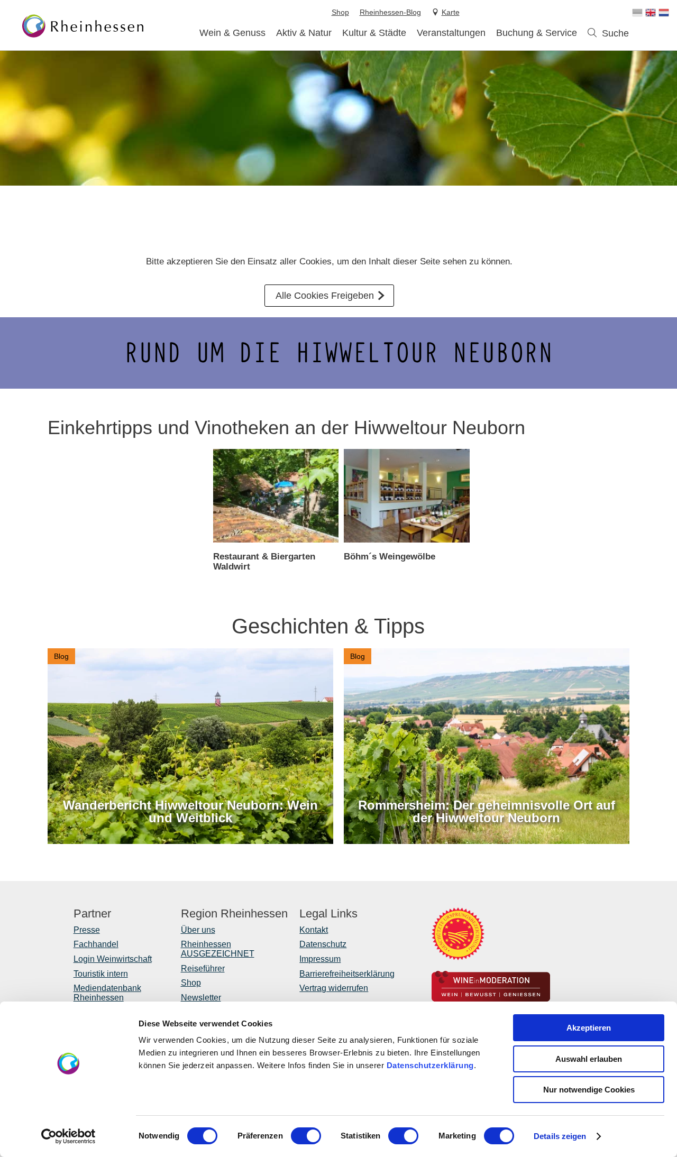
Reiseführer (203, 968)
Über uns (198, 929)
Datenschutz (322, 944)
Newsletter (201, 997)
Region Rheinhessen (234, 913)
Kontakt (313, 929)
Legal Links (328, 913)
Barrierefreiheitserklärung (347, 973)
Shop (191, 982)
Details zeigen (560, 1136)
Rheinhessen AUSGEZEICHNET (217, 949)
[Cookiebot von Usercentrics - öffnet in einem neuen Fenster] (68, 1136)
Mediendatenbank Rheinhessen (107, 993)
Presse (87, 929)
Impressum (320, 958)
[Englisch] (650, 12)
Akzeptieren (588, 1027)
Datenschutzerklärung (430, 1065)
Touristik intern (101, 973)
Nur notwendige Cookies (589, 1089)
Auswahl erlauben (588, 1058)
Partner (92, 913)
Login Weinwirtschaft (113, 958)
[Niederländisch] (663, 12)
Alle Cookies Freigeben (325, 295)
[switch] (306, 1135)
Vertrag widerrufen (333, 988)
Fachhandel (96, 944)
